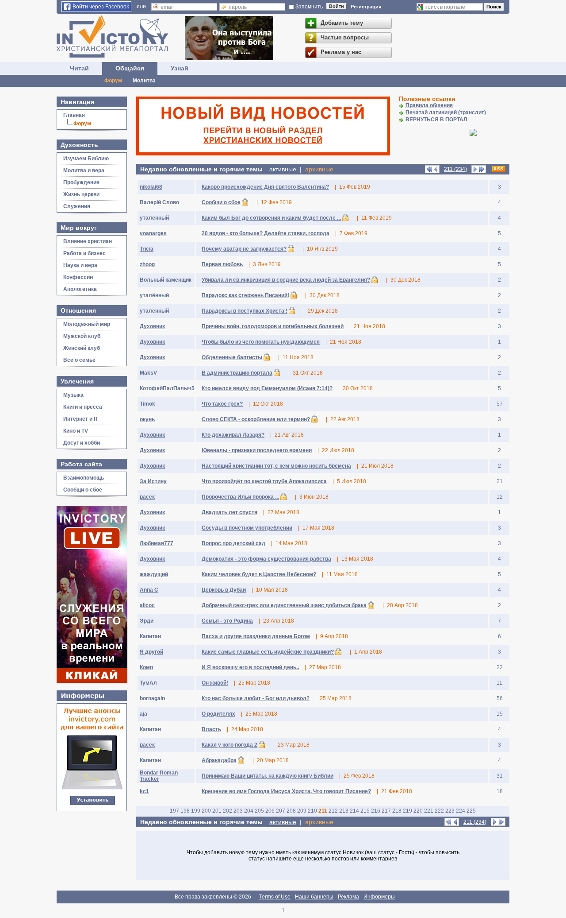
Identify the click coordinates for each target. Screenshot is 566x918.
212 (333, 811)
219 (407, 811)
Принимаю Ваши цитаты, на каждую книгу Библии (267, 776)
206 (270, 811)
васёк (147, 497)
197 (174, 811)
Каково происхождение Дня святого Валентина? (265, 187)
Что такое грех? (222, 404)
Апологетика (80, 289)
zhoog (147, 264)
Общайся (129, 68)
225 (471, 811)
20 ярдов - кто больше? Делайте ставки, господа (265, 233)
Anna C (149, 590)
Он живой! (215, 683)
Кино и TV (75, 431)
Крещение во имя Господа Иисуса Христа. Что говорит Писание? (286, 791)
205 (259, 811)
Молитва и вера (83, 170)
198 (185, 811)
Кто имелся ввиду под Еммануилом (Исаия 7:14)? (267, 388)
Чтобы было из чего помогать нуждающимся (261, 342)
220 (418, 811)
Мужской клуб (81, 336)
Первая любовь (222, 264)
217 (386, 811)
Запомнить (309, 7)
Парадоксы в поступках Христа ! (244, 311)
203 (238, 811)
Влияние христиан (87, 241)
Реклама (348, 897)
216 (375, 811)
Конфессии (78, 277)
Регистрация (366, 6)
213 (343, 811)
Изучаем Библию (86, 158)
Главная (74, 115)
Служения (76, 206)
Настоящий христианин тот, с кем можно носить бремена (276, 466)
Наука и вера (80, 265)
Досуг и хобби (81, 443)
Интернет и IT (80, 419)
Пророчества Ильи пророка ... (240, 497)
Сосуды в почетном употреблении (247, 528)
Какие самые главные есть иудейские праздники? (268, 652)
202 (227, 811)
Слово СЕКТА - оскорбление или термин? (256, 419)
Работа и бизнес (84, 253)
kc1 (144, 791)
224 (460, 811)
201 (217, 811)
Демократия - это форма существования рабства (266, 559)
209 (301, 811)
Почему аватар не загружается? (244, 249)
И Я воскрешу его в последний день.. (250, 667)
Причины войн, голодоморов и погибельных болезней (273, 326)
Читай (79, 68)
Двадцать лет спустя (229, 512)
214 (354, 811)
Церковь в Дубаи (224, 590)
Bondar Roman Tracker (159, 776)
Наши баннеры (314, 897)
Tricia (146, 249)
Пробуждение (81, 182)
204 (248, 811)
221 (428, 811)
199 (195, 811)
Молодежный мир (86, 324)
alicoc (147, 605)
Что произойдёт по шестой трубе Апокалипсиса (264, 481)
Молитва (144, 80)
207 (280, 811)
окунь (147, 419)
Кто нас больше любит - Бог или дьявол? (256, 698)
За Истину (153, 481)
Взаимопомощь (83, 478)
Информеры (379, 897)
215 (365, 811)
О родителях (218, 714)
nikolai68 (151, 187)
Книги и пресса (82, 407)
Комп (146, 667)
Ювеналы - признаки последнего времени (257, 450)
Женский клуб (81, 348)
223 (450, 811)
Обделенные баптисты (232, 357)
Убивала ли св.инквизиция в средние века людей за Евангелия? (286, 280)
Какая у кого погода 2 (229, 745)
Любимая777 (156, 543)
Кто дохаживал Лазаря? (233, 435)
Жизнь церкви (81, 194)
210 (312, 811)
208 (291, 811)
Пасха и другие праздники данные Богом (256, 636)
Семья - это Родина (227, 621)
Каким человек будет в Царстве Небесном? (259, 574)
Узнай (179, 68)
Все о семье (79, 360)
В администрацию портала (237, 373)
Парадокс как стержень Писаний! (245, 295)
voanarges (153, 233)
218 (397, 811)
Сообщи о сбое (82, 490)
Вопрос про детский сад (233, 543)
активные (282, 169)
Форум (113, 80)
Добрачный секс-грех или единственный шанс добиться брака (284, 605)
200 (206, 811)
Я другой (151, 652)
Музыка (73, 395)
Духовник (152, 326)
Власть (211, 729)
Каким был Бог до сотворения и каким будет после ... (271, 218)
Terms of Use (275, 897)
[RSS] (498, 169)
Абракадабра (219, 760)
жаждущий (154, 574)
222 (439, 811)
